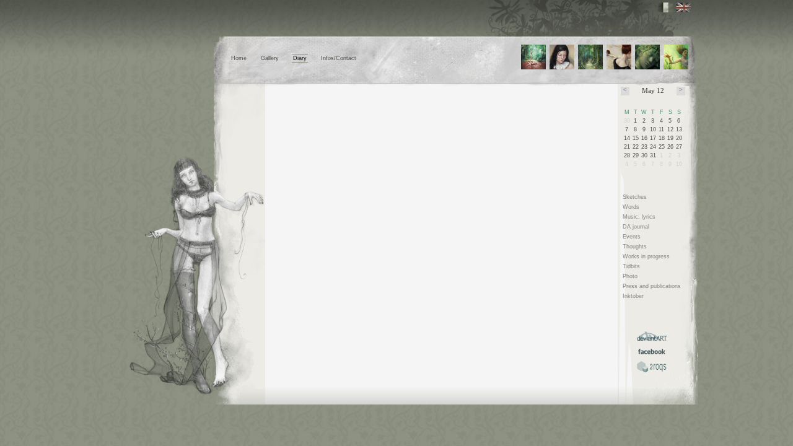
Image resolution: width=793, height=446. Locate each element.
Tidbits (631, 266)
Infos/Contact (338, 58)
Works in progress (646, 256)
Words (631, 207)
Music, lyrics (639, 217)
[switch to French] (665, 7)
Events (632, 237)
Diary (300, 58)
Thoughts (635, 246)
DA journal (636, 227)
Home (239, 58)
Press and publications (652, 286)
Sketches (635, 197)
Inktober (633, 296)
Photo (630, 276)
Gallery (270, 58)
